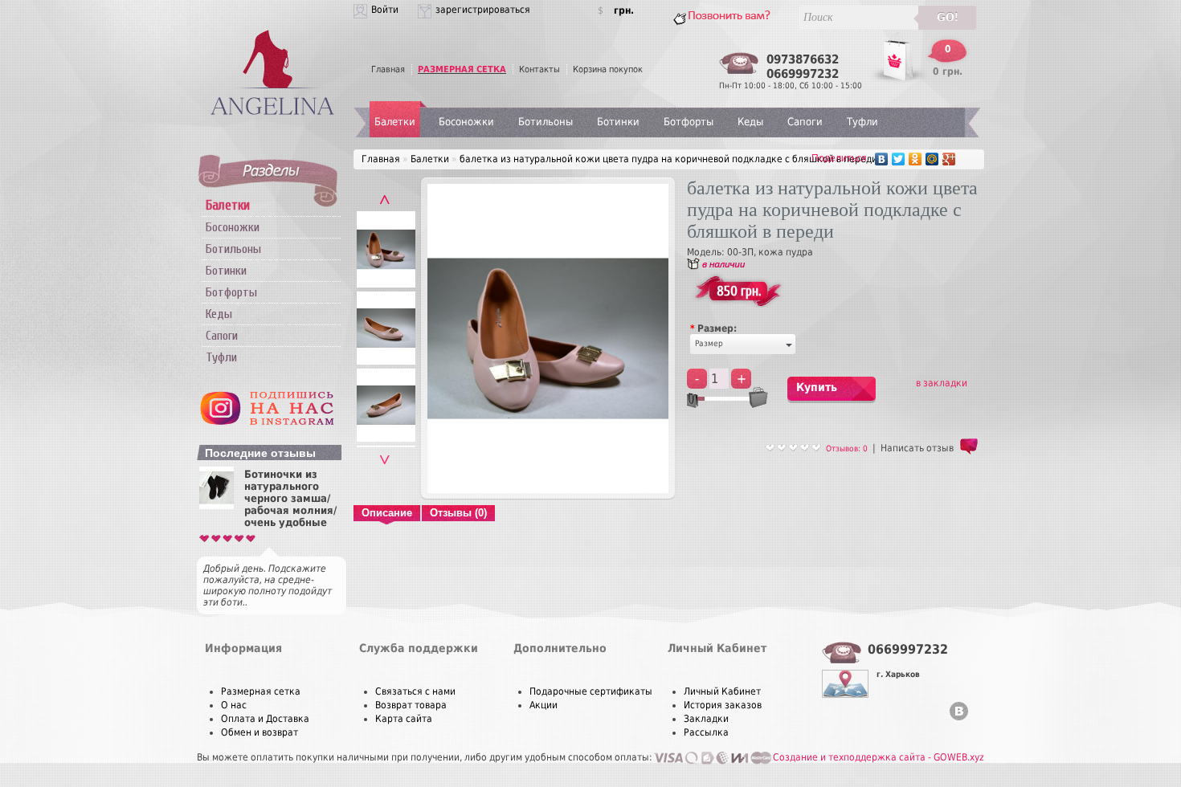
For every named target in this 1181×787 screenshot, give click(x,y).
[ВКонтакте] (881, 159)
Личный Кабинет (722, 691)
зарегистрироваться (482, 9)
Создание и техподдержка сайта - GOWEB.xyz (878, 757)
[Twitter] (898, 159)
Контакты (539, 69)
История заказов (723, 705)
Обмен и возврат (259, 732)
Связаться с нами (415, 691)
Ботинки (226, 270)
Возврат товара (411, 705)
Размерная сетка (260, 691)
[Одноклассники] (915, 159)
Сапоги (222, 335)
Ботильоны (233, 249)
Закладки (706, 718)
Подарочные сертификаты (590, 691)
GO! (947, 17)
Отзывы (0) (458, 513)
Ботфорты (231, 292)
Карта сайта (403, 718)
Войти (384, 9)
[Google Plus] (949, 159)
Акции (543, 705)
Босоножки (232, 227)
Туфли (221, 357)
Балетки (394, 122)
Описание (387, 513)
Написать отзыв (917, 448)
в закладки (941, 383)
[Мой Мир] (932, 159)
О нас (234, 705)
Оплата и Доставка (265, 718)
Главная (388, 69)
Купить (816, 387)
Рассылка (706, 732)
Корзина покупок (608, 69)
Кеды (219, 314)
